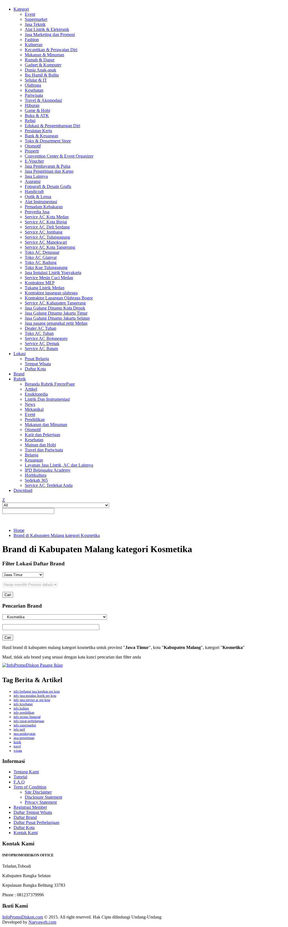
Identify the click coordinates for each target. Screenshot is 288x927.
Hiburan (32, 105)
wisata (18, 751)
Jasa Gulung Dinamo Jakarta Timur (56, 313)
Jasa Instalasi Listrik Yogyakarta (53, 272)
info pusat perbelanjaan (29, 721)
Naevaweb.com (42, 922)
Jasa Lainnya (36, 176)
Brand (19, 373)
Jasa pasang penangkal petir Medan (56, 323)
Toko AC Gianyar (41, 257)
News (30, 404)
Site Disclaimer (38, 792)
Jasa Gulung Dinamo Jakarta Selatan (57, 318)
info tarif (19, 729)
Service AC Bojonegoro (46, 338)
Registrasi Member (30, 807)
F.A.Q (19, 782)
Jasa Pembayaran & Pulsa (47, 166)
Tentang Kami (26, 771)
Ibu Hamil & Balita (42, 75)
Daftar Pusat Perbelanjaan (36, 822)
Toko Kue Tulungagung (46, 267)
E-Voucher (34, 161)
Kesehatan (34, 90)
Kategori (21, 9)
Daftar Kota (35, 368)
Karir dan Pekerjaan (42, 434)
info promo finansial (27, 717)
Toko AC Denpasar (42, 252)
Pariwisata (34, 95)
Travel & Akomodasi (43, 100)
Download (23, 490)
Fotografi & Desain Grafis (48, 186)
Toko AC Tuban (39, 333)
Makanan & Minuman (44, 54)
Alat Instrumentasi (41, 201)
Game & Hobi (37, 110)
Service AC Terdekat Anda (49, 485)
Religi (30, 120)
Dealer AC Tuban (40, 328)
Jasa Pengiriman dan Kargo (49, 171)
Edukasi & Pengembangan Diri (52, 125)
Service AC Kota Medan (47, 216)
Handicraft (34, 191)
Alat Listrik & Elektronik (47, 29)
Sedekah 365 (36, 480)
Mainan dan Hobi (40, 444)
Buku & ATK (37, 115)
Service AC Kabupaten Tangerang (55, 303)
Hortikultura (35, 475)
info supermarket (25, 725)
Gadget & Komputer (43, 64)
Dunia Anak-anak (40, 70)
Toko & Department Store (48, 140)
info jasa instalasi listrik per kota (35, 696)
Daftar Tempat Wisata (33, 812)
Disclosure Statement (43, 797)
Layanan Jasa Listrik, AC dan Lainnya (59, 465)
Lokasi (20, 353)
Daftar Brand (25, 817)
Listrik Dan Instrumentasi (47, 399)
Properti (32, 151)
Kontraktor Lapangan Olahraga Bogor (59, 297)
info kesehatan (23, 704)
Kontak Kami (26, 832)
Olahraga (33, 85)
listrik (17, 742)
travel (17, 746)
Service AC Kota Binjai (46, 222)
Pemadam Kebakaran (44, 206)
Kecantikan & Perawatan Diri (51, 49)
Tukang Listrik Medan (44, 287)
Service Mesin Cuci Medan (49, 277)
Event (30, 14)
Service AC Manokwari (46, 242)
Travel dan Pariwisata (44, 449)
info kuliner (21, 708)
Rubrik (20, 379)
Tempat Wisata (38, 363)
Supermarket (36, 19)
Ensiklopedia (36, 394)
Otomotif (33, 146)
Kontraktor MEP (40, 282)
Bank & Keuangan (41, 135)
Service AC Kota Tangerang (50, 247)
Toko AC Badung (41, 262)
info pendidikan (24, 713)
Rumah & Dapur (40, 59)
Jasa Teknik (35, 24)
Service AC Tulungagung (47, 237)
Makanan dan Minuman (46, 424)
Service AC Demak (42, 343)
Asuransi (32, 181)
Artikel (31, 389)
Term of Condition (30, 787)
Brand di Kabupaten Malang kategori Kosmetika (57, 535)
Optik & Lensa (38, 196)
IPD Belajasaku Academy (48, 470)
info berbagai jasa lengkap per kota (37, 691)
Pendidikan (35, 419)
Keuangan (34, 460)
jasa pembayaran (24, 734)
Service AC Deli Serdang (47, 227)
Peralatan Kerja (38, 130)
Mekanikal (34, 409)
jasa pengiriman (24, 738)
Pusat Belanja (37, 358)
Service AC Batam (41, 348)
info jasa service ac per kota (32, 700)
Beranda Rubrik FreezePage (50, 384)
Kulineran (33, 44)
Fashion (32, 39)
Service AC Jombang (43, 232)
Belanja (31, 455)
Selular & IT (36, 80)
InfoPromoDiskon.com (22, 917)
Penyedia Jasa (37, 211)
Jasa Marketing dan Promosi (50, 34)
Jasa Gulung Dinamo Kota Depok (55, 308)
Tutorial (20, 776)
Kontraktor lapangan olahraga (51, 292)
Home (19, 530)
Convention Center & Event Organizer (59, 156)
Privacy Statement (41, 802)
